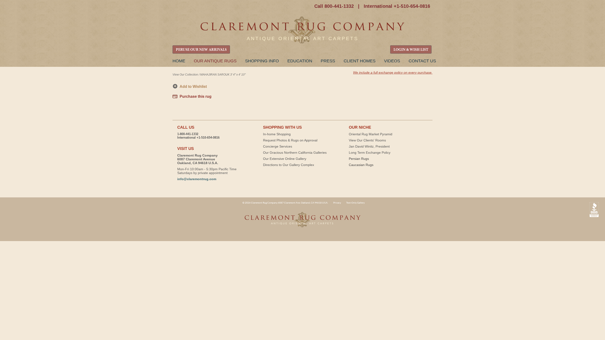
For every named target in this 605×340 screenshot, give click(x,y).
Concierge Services (277, 146)
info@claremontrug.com (196, 179)
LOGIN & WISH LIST (410, 50)
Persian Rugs (359, 159)
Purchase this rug (196, 96)
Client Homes (360, 61)
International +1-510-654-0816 (397, 6)
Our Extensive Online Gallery (284, 159)
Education (299, 61)
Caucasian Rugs (361, 165)
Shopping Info (262, 61)
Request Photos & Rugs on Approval (290, 140)
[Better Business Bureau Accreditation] (594, 210)
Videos (392, 61)
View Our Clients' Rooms (367, 140)
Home (179, 61)
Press (328, 61)
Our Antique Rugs (215, 61)
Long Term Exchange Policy (369, 152)
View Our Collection (185, 74)
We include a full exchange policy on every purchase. (392, 72)
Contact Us (422, 61)
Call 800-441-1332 (334, 6)
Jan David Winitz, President (369, 146)
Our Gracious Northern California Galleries (295, 152)
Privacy (337, 202)
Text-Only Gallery (355, 202)
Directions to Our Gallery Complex (288, 165)
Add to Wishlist (193, 87)
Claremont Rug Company (302, 30)
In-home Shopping (277, 134)
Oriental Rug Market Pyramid (370, 134)
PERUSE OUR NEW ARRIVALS (201, 50)
